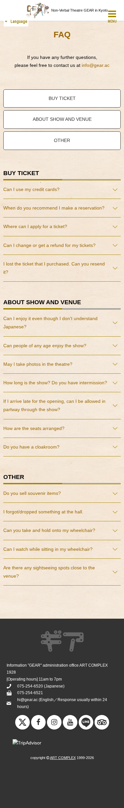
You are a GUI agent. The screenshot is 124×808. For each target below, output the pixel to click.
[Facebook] (38, 722)
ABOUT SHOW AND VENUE (62, 119)
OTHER (62, 140)
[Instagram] (54, 722)
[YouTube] (70, 722)
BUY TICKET (62, 98)
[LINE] (86, 724)
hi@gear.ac (27, 699)
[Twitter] (22, 724)
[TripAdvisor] (102, 724)
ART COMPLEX (63, 758)
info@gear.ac (95, 65)
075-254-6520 (30, 686)
